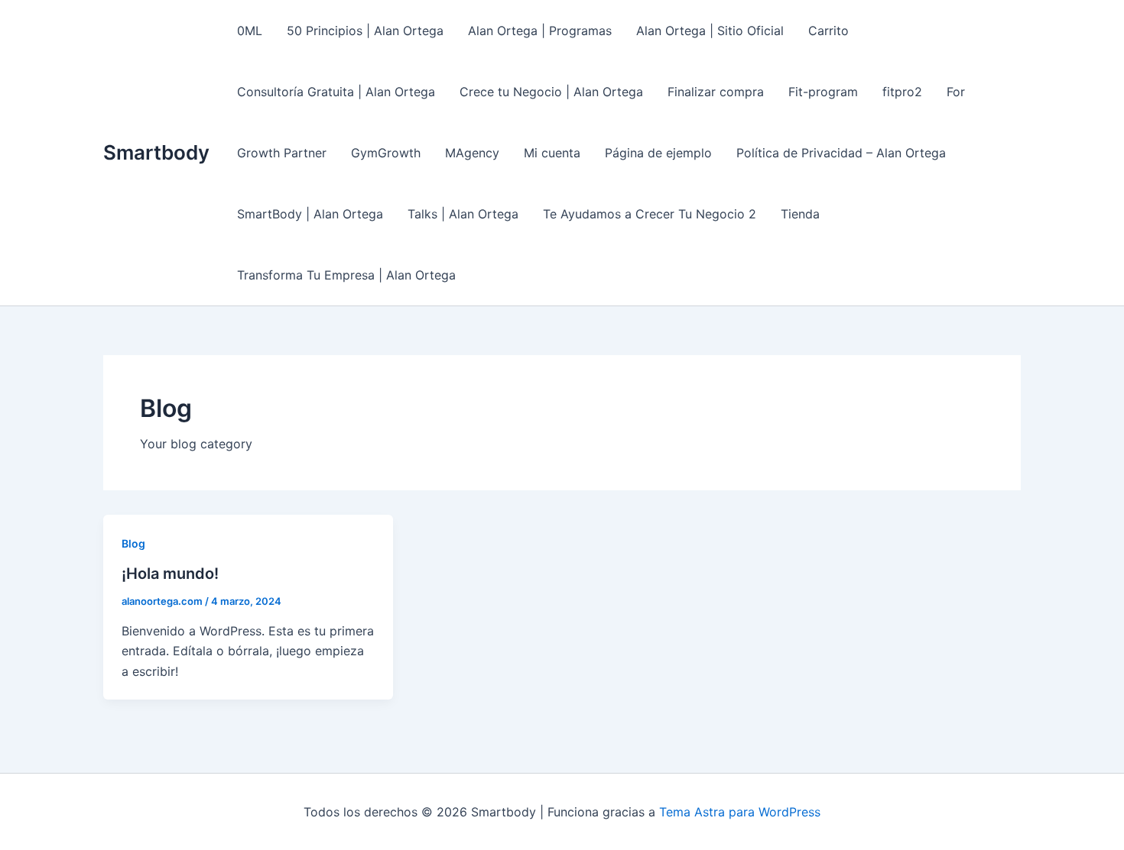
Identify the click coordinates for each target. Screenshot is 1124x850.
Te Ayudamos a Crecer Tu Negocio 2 (649, 213)
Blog (133, 543)
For (956, 91)
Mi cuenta (552, 152)
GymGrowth (386, 152)
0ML (249, 30)
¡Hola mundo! (170, 573)
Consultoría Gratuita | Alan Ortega (336, 91)
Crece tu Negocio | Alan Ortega (551, 91)
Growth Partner (281, 152)
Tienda (800, 213)
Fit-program (823, 91)
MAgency (472, 152)
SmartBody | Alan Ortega (310, 213)
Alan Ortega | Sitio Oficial (710, 30)
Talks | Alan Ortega (463, 213)
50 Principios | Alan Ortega (365, 30)
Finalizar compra (716, 91)
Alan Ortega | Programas (540, 30)
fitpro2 (902, 91)
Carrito (828, 30)
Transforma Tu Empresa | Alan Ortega (346, 275)
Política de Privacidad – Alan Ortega (841, 152)
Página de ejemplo (658, 152)
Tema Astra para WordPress (739, 811)
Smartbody (156, 152)
